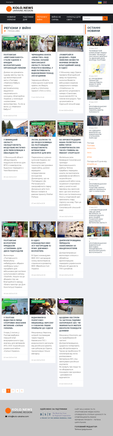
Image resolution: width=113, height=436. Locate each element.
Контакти (9, 2)
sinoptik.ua (92, 164)
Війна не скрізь (56, 18)
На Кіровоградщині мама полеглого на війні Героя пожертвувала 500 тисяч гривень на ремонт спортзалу (70, 146)
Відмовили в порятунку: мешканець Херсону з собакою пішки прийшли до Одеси (42, 323)
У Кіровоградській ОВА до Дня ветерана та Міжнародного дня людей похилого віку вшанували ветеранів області (98, 216)
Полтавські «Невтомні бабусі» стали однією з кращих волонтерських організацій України (15, 61)
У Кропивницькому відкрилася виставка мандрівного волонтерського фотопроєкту (98, 246)
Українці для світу (74, 18)
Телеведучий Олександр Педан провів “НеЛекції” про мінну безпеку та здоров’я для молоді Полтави (98, 55)
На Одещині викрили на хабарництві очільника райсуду (95, 134)
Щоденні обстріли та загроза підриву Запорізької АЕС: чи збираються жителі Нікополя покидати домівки (70, 324)
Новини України (11, 18)
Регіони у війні (42, 18)
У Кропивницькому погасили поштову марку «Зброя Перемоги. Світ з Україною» (98, 186)
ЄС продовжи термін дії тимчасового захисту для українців (95, 82)
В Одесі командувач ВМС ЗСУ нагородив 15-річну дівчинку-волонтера (41, 245)
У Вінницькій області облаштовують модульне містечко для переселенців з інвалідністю (14, 146)
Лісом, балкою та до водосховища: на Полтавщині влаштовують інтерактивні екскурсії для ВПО (41, 146)
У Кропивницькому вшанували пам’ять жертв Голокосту (98, 108)
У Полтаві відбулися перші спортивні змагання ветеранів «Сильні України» (15, 323)
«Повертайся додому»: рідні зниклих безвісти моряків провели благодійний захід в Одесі (69, 61)
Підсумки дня (28, 18)
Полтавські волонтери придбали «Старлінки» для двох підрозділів (13, 245)
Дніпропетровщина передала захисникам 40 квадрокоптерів (70, 244)
